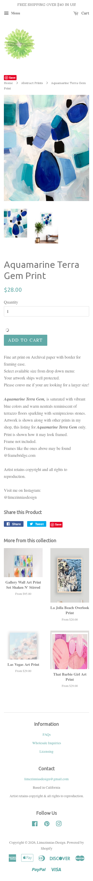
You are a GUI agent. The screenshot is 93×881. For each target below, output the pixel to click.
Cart (84, 13)
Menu (15, 13)
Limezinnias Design (51, 842)
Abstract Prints (32, 83)
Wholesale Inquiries (46, 743)
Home (8, 83)
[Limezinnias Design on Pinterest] (47, 824)
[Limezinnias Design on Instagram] (58, 824)
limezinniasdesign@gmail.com (46, 779)
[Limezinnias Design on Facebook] (35, 824)
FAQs (47, 734)
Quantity (11, 302)
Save (12, 77)
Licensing (46, 751)
